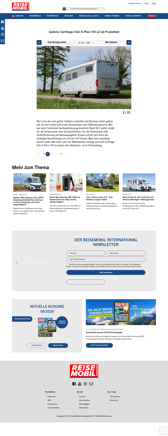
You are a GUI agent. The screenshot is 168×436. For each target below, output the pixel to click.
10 (88, 42)
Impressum (52, 397)
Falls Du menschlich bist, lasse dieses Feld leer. (92, 278)
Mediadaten (83, 408)
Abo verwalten (84, 401)
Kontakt (82, 397)
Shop (147, 4)
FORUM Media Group (102, 416)
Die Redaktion (115, 397)
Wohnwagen (52, 16)
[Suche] (64, 8)
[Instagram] (85, 385)
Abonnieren (58, 346)
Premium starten (135, 4)
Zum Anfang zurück (57, 42)
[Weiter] (128, 42)
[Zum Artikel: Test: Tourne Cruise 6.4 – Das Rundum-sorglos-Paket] (102, 182)
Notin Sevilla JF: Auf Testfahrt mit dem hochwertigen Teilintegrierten (138, 198)
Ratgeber (68, 16)
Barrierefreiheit (54, 408)
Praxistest (90, 194)
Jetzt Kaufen (36, 346)
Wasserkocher (55, 194)
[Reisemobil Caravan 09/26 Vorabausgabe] (121, 312)
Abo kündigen (84, 404)
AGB (49, 401)
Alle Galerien (111, 42)
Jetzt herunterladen (99, 345)
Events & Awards (133, 16)
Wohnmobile (35, 16)
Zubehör (19, 16)
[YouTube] (79, 385)
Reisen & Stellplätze (89, 16)
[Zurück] (39, 42)
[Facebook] (2, 22)
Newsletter (114, 401)
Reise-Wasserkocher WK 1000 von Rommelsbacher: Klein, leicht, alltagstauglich (65, 199)
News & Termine (112, 16)
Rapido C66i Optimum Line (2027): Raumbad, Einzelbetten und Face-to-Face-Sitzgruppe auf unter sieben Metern (28, 201)
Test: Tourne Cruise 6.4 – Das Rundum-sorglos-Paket (99, 198)
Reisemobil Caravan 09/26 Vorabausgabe (104, 333)
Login (154, 4)
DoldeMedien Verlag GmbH (82, 416)
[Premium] (151, 16)
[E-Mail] (91, 385)
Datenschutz (52, 404)
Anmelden (105, 272)
